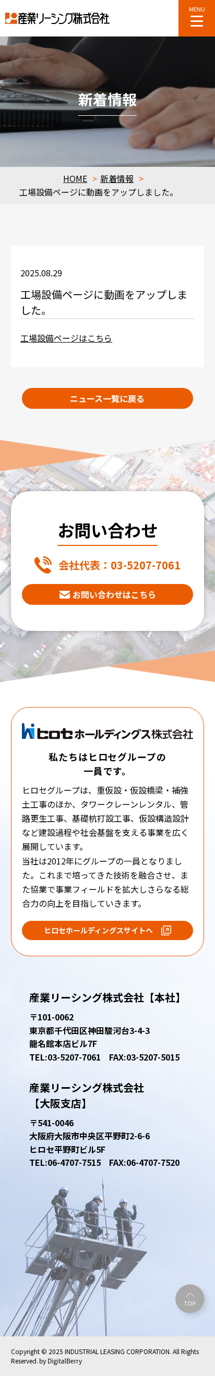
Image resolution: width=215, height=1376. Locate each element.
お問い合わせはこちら (114, 594)
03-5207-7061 (119, 565)
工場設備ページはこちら (66, 338)
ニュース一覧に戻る (107, 398)
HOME (75, 178)
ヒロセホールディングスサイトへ (98, 930)
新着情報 (117, 178)
